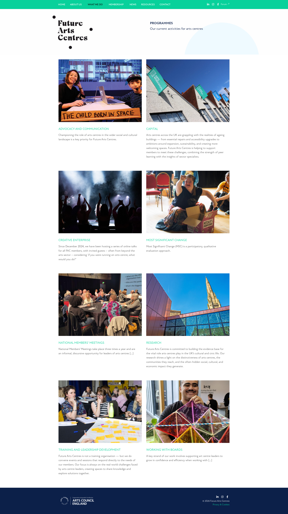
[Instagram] (213, 4)
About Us (76, 4)
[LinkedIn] (208, 4)
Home (61, 4)
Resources (148, 4)
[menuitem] (62, 4)
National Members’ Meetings (81, 343)
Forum (224, 4)
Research (153, 343)
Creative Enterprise (74, 240)
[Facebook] (218, 4)
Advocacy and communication (83, 129)
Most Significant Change (166, 240)
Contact (165, 4)
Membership (116, 4)
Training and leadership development (89, 450)
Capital (152, 129)
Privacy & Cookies (221, 504)
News (133, 4)
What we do (95, 4)
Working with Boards (164, 450)
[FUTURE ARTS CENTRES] (73, 32)
